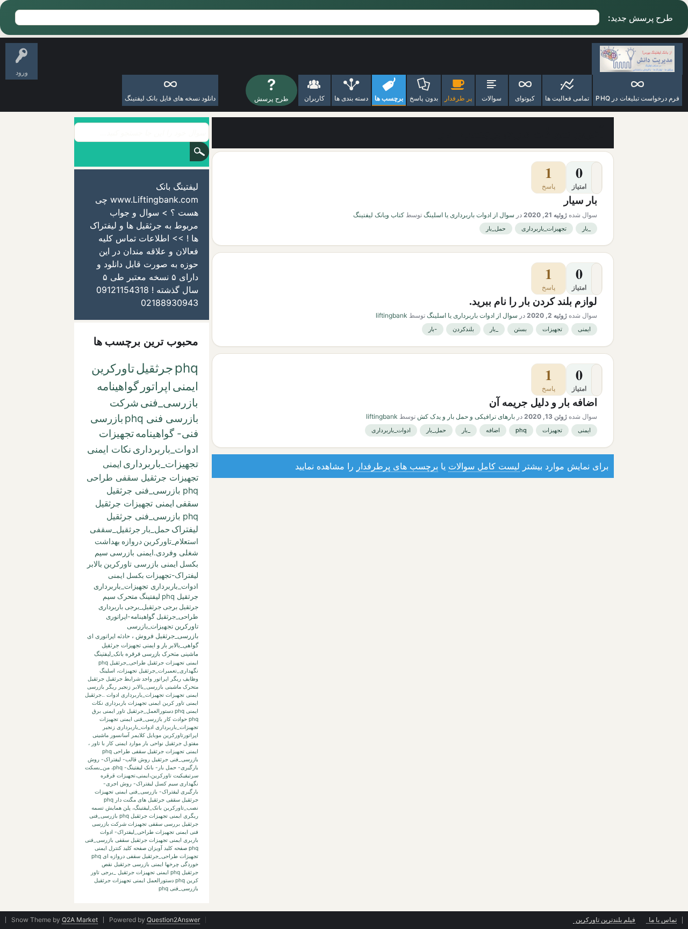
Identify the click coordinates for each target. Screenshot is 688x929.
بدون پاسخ (424, 98)
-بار (432, 329)
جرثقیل (154, 368)
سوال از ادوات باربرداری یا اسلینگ (469, 215)
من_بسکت (97, 767)
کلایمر (138, 735)
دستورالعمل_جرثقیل (150, 711)
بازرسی (95, 686)
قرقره (108, 775)
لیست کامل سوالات (484, 466)
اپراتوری (105, 636)
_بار (586, 228)
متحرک (127, 596)
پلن (127, 807)
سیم (109, 596)
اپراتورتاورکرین (180, 735)
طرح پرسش (271, 99)
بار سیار (580, 200)
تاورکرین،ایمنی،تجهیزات (144, 775)
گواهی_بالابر (183, 645)
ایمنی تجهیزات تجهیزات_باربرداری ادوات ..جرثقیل (141, 694)
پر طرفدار (458, 98)
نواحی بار (152, 743)
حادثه (123, 636)
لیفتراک (184, 529)
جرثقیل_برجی (143, 607)
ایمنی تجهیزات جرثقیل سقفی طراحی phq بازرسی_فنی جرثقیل (142, 477)
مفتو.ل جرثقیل (181, 743)
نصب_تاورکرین (180, 807)
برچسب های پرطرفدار (397, 466)
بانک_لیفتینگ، (147, 807)
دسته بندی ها (351, 98)
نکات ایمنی (109, 449)
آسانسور (120, 735)
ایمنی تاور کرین (180, 702)
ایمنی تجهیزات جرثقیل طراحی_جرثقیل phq (148, 662)
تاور (121, 711)
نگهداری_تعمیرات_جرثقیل (168, 670)
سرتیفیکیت (185, 775)
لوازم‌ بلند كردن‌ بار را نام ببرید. (533, 301)
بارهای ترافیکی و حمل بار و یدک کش (466, 416)
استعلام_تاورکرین (171, 541)
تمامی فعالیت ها (567, 98)
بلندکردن (463, 329)
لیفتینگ (149, 596)
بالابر (94, 563)
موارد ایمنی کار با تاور (116, 743)
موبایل (154, 735)
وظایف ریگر (184, 678)
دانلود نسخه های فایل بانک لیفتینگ (170, 98)
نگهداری (189, 783)
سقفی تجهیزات (145, 823)
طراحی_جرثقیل (177, 616)
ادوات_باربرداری (391, 430)
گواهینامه (118, 386)
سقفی (187, 503)
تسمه (97, 807)
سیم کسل (166, 783)
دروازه (131, 541)
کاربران (314, 98)
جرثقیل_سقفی (115, 529)
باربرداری (110, 607)
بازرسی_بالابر (147, 686)
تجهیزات (552, 329)
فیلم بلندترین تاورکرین (605, 920)
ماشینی (100, 735)
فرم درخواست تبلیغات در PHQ (637, 98)
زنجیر (124, 686)
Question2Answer (173, 920)
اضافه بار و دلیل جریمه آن (543, 402)
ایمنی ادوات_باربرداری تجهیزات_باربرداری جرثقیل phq (146, 586)
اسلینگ (107, 670)
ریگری (190, 815)
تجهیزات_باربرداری (544, 228)
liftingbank (391, 315)
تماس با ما (663, 920)
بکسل (135, 575)
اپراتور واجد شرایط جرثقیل (137, 678)
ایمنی (584, 329)
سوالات (491, 98)
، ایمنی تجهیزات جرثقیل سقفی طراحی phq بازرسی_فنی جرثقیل (143, 751)
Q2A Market (80, 920)
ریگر (111, 686)
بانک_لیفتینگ (109, 654)
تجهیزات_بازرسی (150, 626)
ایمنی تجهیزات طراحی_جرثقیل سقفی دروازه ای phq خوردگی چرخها (144, 856)
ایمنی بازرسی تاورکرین (141, 563)
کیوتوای (525, 98)
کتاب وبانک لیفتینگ (378, 215)
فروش (144, 636)
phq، (117, 767)
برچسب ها (389, 98)
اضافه (493, 430)
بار (164, 645)
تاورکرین (112, 368)
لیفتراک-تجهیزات (172, 575)
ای (90, 636)
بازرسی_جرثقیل (176, 636)
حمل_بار (496, 228)
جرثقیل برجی (180, 607)
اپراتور (155, 386)
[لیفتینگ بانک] (637, 59)
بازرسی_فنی (169, 402)
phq (521, 430)
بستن (520, 329)
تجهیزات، (127, 670)
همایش (113, 807)
